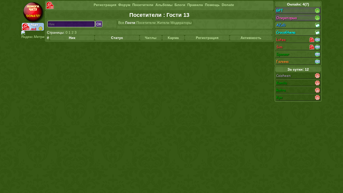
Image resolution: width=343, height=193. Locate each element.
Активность (251, 38)
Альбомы (164, 5)
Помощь (212, 5)
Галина (282, 61)
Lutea (280, 39)
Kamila (281, 82)
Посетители (142, 5)
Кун (279, 97)
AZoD (280, 25)
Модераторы (181, 23)
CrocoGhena (285, 32)
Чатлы (150, 38)
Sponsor (282, 54)
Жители (163, 23)
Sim (279, 46)
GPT (279, 10)
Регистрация (105, 5)
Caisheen (283, 75)
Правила (195, 5)
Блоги (180, 5)
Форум (124, 5)
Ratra (280, 90)
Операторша (286, 17)
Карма (173, 38)
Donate (228, 5)
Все (121, 23)
